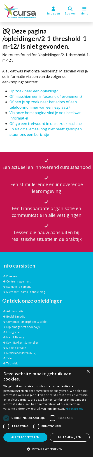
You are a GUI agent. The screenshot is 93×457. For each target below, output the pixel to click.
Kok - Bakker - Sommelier (22, 343)
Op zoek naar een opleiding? (33, 91)
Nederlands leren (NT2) (21, 353)
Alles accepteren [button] (25, 437)
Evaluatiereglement (18, 287)
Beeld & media (15, 316)
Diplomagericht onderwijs (23, 327)
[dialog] (46, 412)
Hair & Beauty (15, 337)
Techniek (12, 363)
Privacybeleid (74, 409)
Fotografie (13, 332)
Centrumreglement (18, 281)
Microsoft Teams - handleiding (25, 292)
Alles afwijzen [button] (69, 437)
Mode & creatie (16, 348)
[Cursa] (20, 11)
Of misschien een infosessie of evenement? (45, 96)
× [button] (88, 371)
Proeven (11, 276)
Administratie (14, 311)
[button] (70, 11)
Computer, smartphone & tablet (26, 322)
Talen (9, 358)
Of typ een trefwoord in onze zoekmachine (45, 123)
